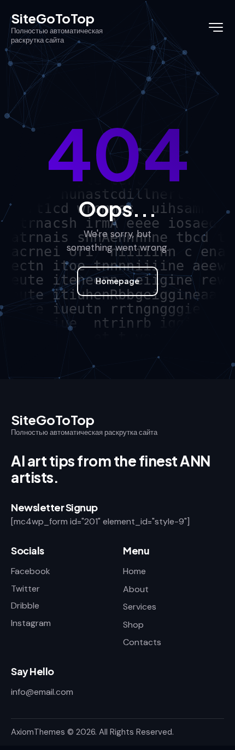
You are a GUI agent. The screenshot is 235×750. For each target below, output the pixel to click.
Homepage (117, 281)
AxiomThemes (38, 732)
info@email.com (42, 692)
